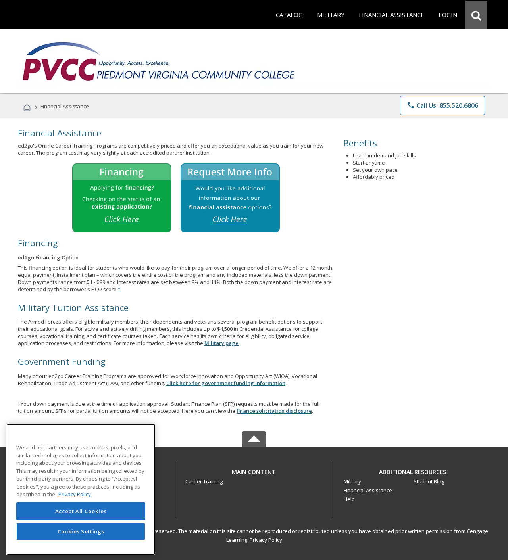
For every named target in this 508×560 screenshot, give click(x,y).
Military (352, 481)
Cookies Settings (81, 531)
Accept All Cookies (81, 511)
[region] (80, 489)
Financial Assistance (368, 490)
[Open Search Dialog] (476, 15)
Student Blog (429, 481)
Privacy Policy (266, 539)
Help (349, 498)
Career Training (204, 481)
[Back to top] (254, 470)
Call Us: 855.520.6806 (442, 105)
